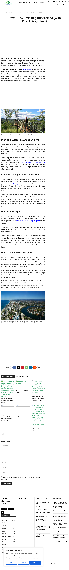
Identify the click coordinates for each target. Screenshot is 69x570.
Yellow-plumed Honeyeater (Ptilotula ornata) (60, 524)
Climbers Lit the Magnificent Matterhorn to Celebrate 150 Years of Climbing (43, 528)
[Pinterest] (66, 1)
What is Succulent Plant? (42, 516)
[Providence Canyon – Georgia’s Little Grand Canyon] (7, 388)
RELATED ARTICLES (8, 376)
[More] (39, 367)
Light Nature (39, 506)
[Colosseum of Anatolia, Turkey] (23, 384)
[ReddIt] (35, 367)
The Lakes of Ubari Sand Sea (43, 532)
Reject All (23, 562)
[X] (57, 4)
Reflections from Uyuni (42, 523)
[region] (23, 556)
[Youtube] (63, 4)
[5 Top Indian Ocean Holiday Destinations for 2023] (38, 415)
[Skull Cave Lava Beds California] (23, 409)
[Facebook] (51, 1)
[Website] (60, 4)
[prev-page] (2, 434)
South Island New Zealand (42, 509)
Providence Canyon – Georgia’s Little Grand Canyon (7, 400)
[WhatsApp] (26, 367)
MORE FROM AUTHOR (22, 376)
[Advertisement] (23, 42)
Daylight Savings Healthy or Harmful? (43, 535)
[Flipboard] (54, 1)
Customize (12, 562)
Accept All (35, 562)
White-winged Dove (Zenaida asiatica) (58, 519)
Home (2, 13)
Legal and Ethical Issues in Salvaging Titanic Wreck (59, 532)
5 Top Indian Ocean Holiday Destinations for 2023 (38, 428)
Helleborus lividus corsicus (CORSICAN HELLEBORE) (60, 540)
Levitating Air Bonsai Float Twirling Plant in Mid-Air (60, 515)
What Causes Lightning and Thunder (43, 513)
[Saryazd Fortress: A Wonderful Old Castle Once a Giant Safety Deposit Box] (7, 409)
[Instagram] (57, 1)
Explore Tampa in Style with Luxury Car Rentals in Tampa (60, 503)
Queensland (27, 69)
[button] (48, 3)
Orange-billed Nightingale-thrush (43, 503)
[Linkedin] (60, 1)
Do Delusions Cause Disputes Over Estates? (41, 520)
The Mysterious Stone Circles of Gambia (58, 507)
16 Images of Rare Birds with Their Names (60, 511)
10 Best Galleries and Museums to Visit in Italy (59, 536)
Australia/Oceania (10, 13)
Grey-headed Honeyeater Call (59, 528)
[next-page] (5, 434)
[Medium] (63, 1)
